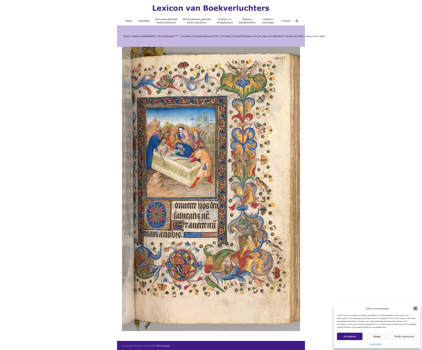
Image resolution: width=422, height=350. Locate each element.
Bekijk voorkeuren (404, 336)
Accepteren (350, 336)
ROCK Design (163, 345)
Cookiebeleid (375, 344)
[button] (415, 308)
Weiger (377, 336)
